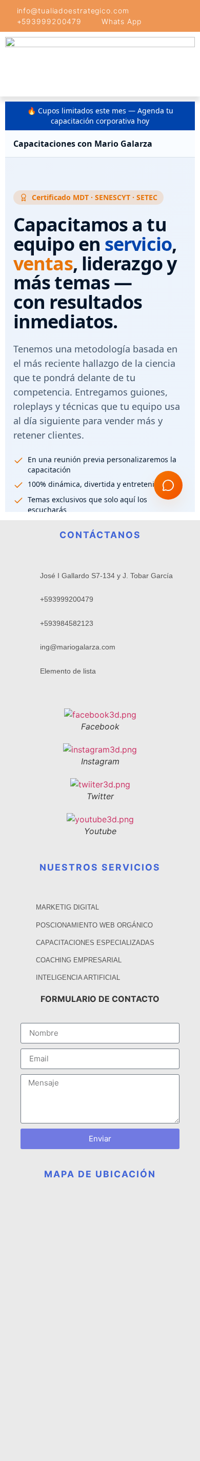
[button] (34, 85)
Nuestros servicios (100, 867)
